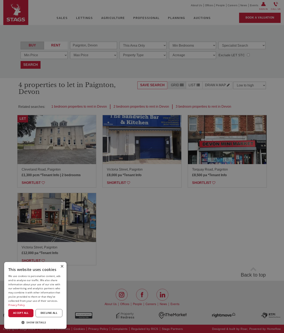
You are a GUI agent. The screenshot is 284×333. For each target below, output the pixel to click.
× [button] (61, 266)
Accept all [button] (21, 313)
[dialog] (35, 295)
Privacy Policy (16, 305)
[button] (35, 322)
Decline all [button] (49, 313)
